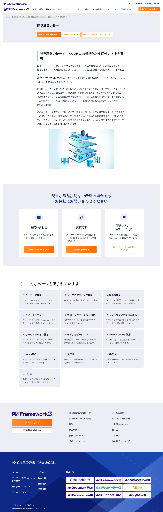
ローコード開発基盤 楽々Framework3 (33, 17)
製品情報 (15, 17)
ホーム (8, 17)
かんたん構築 (44, 105)
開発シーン (52, 17)
